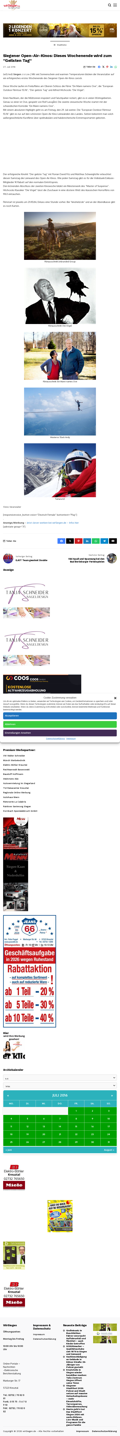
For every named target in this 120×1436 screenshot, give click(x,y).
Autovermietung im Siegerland (19, 783)
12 (27, 1126)
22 (76, 1134)
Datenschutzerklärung (55, 738)
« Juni (9, 1149)
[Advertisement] (60, 146)
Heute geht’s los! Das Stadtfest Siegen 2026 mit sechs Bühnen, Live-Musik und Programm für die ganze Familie (75, 1417)
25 (11, 1142)
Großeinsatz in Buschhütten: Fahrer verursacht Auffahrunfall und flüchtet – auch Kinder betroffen (76, 1337)
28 (60, 1142)
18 (11, 1134)
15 (76, 1126)
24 (108, 1134)
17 (109, 1126)
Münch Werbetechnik (14, 760)
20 (43, 1134)
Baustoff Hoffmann (13, 774)
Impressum (71, 738)
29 (76, 1142)
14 (60, 1126)
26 (27, 1142)
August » (109, 1149)
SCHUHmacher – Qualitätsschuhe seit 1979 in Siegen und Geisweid (76, 1350)
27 (43, 1142)
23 (92, 1134)
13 (44, 1126)
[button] (115, 697)
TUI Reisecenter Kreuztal (16, 788)
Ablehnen (10, 724)
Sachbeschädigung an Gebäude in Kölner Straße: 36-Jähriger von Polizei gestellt (76, 1361)
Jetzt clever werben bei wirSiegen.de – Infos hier (53, 522)
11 (11, 1126)
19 (27, 1134)
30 (92, 1142)
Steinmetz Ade (10, 778)
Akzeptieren (12, 715)
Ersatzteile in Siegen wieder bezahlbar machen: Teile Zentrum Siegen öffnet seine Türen (76, 1376)
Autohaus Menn (11, 797)
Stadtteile (62, 45)
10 (109, 1118)
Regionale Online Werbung (16, 792)
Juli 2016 (60, 1095)
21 (60, 1134)
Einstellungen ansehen (18, 732)
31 (109, 1142)
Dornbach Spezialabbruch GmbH (20, 811)
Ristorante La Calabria (14, 801)
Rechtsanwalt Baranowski (16, 769)
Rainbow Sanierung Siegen (17, 806)
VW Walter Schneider (14, 755)
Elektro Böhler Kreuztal (15, 765)
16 (92, 1126)
